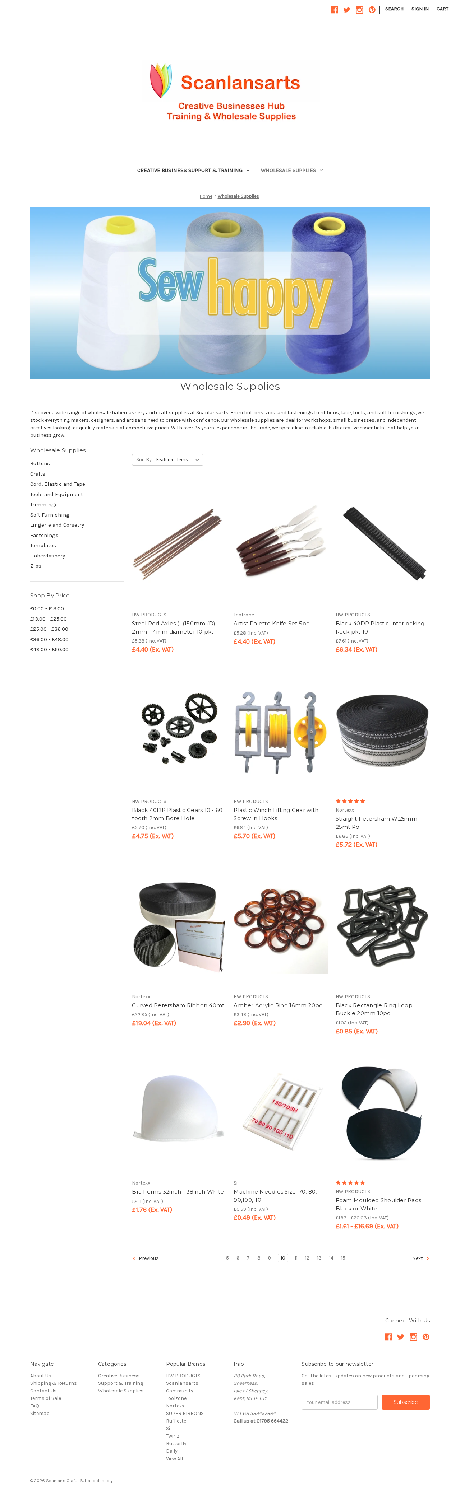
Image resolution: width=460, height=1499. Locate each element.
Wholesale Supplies (288, 170)
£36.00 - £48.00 (49, 639)
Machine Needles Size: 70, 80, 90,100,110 (275, 1195)
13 (319, 1258)
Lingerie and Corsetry (57, 525)
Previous (148, 1259)
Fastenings (44, 535)
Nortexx (175, 1406)
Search (394, 9)
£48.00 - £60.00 (49, 649)
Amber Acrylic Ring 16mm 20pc (278, 1005)
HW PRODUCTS (183, 1376)
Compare (177, 545)
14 (331, 1258)
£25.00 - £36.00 (49, 629)
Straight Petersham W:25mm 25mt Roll (376, 822)
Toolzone (176, 1398)
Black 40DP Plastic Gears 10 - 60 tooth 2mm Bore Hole (177, 814)
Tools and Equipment (56, 494)
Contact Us (43, 1391)
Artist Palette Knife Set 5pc (271, 623)
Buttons (40, 463)
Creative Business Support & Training (190, 170)
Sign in (420, 9)
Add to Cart (280, 558)
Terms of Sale (45, 1398)
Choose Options (179, 558)
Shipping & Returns (53, 1383)
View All (174, 1459)
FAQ (34, 1406)
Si (168, 1428)
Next (418, 1259)
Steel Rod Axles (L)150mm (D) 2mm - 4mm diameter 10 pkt (173, 627)
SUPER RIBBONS (185, 1413)
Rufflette (176, 1421)
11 (296, 1258)
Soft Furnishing (50, 515)
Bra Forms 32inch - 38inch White (178, 1191)
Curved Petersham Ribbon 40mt (178, 1005)
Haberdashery (47, 555)
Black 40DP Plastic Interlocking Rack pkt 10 (380, 627)
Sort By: (144, 459)
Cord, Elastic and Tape (57, 484)
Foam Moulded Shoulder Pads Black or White (379, 1204)
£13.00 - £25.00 (48, 619)
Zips (35, 565)
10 (283, 1258)
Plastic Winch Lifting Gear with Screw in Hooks (276, 814)
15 (343, 1258)
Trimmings (44, 504)
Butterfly (176, 1443)
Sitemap (40, 1413)
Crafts (37, 474)
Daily (172, 1451)
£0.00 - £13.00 (47, 608)
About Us (40, 1376)
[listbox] (179, 459)
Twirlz (172, 1436)
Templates (43, 545)
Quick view (173, 532)
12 (307, 1258)
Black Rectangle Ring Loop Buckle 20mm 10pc (374, 1009)
